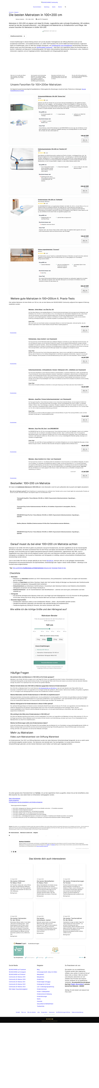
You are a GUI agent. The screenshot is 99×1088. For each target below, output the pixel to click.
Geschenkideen (37, 7)
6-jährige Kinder (26, 835)
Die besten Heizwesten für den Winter (18, 919)
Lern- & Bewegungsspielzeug (45, 986)
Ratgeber (16, 12)
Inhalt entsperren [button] (14, 800)
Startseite (11, 12)
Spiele (53, 7)
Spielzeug (46, 7)
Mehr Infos (81, 957)
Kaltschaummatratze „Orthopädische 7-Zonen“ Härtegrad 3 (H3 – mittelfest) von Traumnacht (57, 370)
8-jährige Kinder (42, 835)
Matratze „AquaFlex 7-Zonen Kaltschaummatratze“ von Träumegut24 (50, 399)
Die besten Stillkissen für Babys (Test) (17, 882)
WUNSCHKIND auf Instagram (17, 972)
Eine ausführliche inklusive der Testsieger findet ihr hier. (39, 568)
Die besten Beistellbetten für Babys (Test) (45, 882)
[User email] (15, 852)
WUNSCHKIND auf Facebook (17, 969)
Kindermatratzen (15, 832)
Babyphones (40, 977)
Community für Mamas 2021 (17, 981)
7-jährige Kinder (34, 835)
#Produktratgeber (14, 835)
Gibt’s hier (85, 330)
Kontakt (18, 1012)
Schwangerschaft (62, 835)
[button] (65, 7)
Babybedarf (40, 974)
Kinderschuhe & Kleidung (44, 994)
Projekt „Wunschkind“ (77, 984)
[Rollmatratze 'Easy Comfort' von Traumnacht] (18, 343)
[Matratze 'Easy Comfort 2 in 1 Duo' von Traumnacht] (18, 463)
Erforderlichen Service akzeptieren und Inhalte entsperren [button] (25, 802)
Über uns (23, 1012)
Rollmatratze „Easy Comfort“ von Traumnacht (43, 339)
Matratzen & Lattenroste (26, 832)
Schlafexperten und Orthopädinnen (62, 45)
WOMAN (53, 844)
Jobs (38, 1012)
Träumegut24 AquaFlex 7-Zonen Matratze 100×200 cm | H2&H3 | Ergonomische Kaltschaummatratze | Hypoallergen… (46, 498)
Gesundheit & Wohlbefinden (45, 1004)
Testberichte (40, 1006)
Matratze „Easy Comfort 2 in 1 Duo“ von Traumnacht (45, 459)
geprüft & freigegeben (42, 19)
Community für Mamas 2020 (17, 979)
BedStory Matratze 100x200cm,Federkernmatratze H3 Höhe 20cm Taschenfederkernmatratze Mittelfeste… (43, 523)
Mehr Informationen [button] (14, 798)
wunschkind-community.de (82, 848)
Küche (39, 999)
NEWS (48, 844)
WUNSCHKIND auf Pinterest (17, 974)
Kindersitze (40, 979)
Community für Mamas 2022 (17, 984)
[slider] (49, 629)
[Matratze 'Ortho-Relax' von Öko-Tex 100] (18, 313)
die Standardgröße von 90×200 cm (48, 688)
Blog (38, 969)
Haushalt (39, 1001)
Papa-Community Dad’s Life (42, 846)
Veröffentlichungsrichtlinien (63, 1012)
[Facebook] (11, 852)
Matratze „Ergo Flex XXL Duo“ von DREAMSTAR (43, 428)
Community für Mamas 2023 (17, 986)
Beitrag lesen (13, 893)
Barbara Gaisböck (20, 19)
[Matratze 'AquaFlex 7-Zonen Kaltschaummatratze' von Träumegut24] (18, 403)
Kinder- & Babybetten (43, 991)
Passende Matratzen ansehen (49, 662)
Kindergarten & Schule (43, 984)
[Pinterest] (13, 852)
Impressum (52, 1012)
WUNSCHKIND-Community (44, 47)
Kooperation (44, 1012)
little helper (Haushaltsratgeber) (18, 989)
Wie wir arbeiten (31, 1012)
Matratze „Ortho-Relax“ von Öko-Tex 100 (41, 309)
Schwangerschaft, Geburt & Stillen (47, 972)
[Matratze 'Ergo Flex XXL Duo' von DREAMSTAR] (18, 432)
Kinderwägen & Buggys (44, 981)
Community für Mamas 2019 (17, 977)
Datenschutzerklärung (77, 1012)
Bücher (60, 7)
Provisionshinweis (13, 332)
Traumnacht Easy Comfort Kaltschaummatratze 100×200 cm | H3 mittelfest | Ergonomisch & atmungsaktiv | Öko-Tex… (46, 506)
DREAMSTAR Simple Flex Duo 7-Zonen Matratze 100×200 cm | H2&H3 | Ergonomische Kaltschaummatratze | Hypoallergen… (48, 515)
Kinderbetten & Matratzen (52, 835)
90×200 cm (50, 560)
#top (21, 835)
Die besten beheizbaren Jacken (44, 919)
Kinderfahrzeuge (42, 996)
